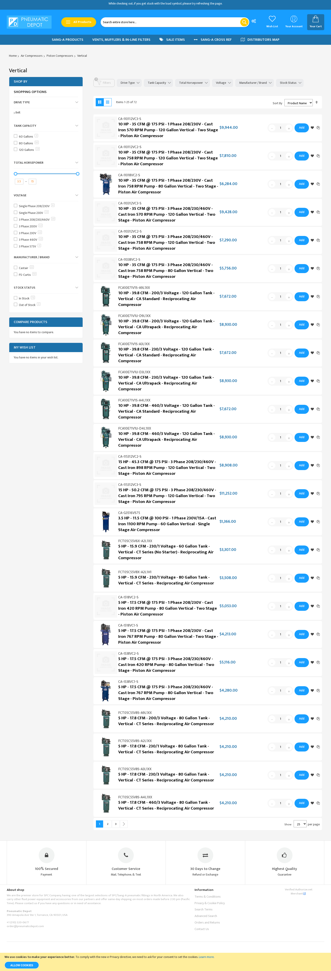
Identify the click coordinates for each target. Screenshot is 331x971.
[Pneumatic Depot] (29, 22)
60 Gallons (28, 136)
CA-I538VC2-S (128, 654)
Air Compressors (32, 55)
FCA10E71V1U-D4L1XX (134, 429)
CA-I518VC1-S (128, 625)
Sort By (277, 103)
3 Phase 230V (30, 233)
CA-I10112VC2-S (129, 147)
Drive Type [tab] (128, 82)
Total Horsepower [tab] (191, 82)
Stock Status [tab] (288, 82)
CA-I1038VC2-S (129, 260)
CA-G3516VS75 (129, 513)
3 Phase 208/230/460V (36, 219)
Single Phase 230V (33, 212)
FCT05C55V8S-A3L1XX (135, 769)
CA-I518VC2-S (128, 597)
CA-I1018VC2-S (129, 175)
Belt (18, 112)
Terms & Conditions (208, 896)
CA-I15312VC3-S (129, 485)
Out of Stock (29, 305)
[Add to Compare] (318, 127)
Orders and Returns (207, 922)
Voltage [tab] (221, 82)
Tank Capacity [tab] (157, 82)
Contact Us (202, 929)
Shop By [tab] (20, 82)
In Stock (26, 298)
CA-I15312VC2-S (129, 457)
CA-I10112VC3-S (129, 119)
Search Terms (204, 909)
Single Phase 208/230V (36, 206)
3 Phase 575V (29, 246)
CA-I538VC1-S (128, 682)
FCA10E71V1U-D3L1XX (134, 372)
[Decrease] (272, 127)
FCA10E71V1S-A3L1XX (134, 344)
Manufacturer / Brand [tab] (253, 82)
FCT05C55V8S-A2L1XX (135, 741)
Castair (26, 268)
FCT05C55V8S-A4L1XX (135, 797)
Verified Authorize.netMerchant (298, 891)
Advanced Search (206, 916)
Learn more (206, 957)
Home (13, 55)
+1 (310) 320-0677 (18, 922)
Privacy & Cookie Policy (210, 903)
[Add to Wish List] (312, 127)
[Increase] (289, 127)
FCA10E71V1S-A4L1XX (134, 400)
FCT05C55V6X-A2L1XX (135, 541)
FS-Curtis (27, 274)
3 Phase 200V (30, 226)
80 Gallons (28, 143)
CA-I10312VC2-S (130, 232)
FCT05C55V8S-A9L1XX (135, 713)
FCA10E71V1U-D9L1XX (134, 316)
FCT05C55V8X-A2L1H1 (135, 572)
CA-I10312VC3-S (129, 203)
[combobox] (175, 22)
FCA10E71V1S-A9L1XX (134, 288)
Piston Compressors (60, 55)
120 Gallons (29, 149)
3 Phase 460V (30, 239)
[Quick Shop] (106, 128)
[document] (165, 962)
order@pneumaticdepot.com (25, 926)
